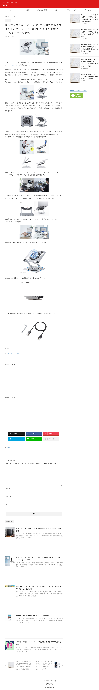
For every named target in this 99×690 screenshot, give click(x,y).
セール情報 (26, 10)
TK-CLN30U (13, 65)
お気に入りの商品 (42, 10)
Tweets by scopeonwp (78, 91)
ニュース (10, 10)
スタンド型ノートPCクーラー (16, 353)
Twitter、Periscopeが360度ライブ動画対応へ (32, 615)
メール (8, 496)
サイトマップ (57, 10)
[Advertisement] (21, 381)
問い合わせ (88, 10)
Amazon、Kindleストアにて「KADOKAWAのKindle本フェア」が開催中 (89, 77)
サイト (8, 504)
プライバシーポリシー (72, 10)
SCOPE (5, 5)
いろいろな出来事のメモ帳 (49, 681)
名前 (8, 488)
